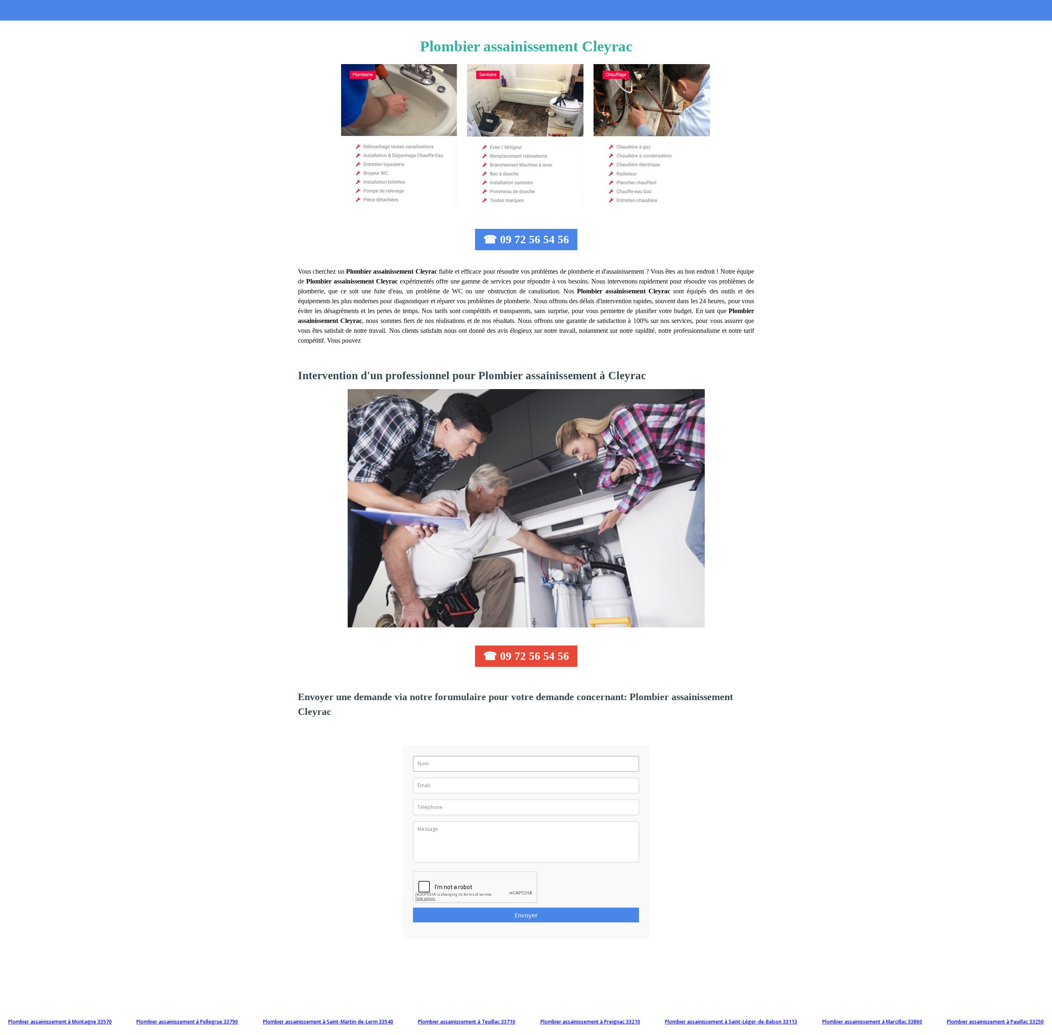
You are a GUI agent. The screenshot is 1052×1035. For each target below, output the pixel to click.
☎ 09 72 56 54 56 (526, 239)
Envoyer (526, 915)
